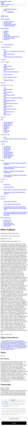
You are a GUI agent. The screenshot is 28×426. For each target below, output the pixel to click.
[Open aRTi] (3, 3)
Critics (5, 10)
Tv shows (3, 59)
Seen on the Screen (8, 223)
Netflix (5, 32)
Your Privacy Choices (14, 418)
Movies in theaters (5, 19)
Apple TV (6, 33)
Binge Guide (7, 148)
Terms (5, 401)
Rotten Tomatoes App (9, 224)
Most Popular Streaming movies (11, 36)
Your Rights (6, 406)
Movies (6, 16)
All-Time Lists (7, 146)
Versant (13, 400)
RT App (3, 141)
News (6, 141)
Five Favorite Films (8, 152)
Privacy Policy (5, 403)
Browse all (6, 39)
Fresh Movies (7, 225)
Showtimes (8, 217)
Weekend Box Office (9, 155)
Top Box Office (8, 23)
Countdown (7, 150)
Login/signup (10, 12)
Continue (14, 423)
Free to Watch (7, 221)
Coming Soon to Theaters (10, 24)
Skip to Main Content (6, 1)
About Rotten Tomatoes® (10, 9)
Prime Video (7, 35)
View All (3, 82)
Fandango (6, 31)
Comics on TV (7, 149)
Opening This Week (9, 21)
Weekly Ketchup (8, 156)
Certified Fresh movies (9, 38)
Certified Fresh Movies (9, 25)
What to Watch (8, 44)
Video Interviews (8, 153)
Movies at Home (5, 28)
